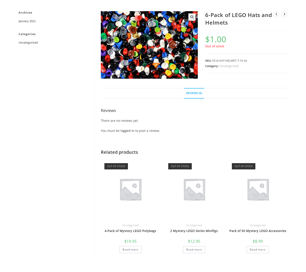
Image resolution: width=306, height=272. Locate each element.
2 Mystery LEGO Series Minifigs (194, 231)
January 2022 (27, 21)
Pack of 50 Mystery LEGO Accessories (257, 231)
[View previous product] (276, 14)
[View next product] (284, 14)
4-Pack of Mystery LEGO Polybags (130, 231)
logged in (127, 131)
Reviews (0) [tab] (194, 93)
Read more (130, 249)
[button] (192, 17)
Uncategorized (229, 66)
